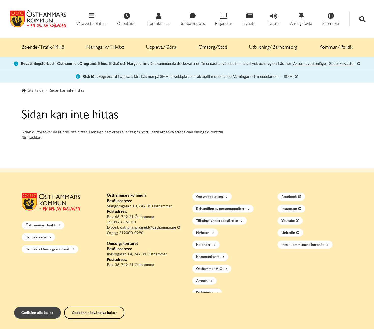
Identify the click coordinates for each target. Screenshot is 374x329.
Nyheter (202, 232)
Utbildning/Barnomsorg (273, 47)
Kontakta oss (36, 237)
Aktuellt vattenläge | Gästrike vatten (324, 63)
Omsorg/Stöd (212, 47)
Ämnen (202, 280)
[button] (91, 19)
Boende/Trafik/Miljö (43, 47)
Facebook (289, 196)
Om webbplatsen (209, 196)
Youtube (288, 220)
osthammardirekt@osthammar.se (148, 227)
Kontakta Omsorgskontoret (47, 249)
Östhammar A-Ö (209, 268)
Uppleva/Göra (161, 47)
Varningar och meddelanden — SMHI (263, 76)
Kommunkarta (207, 256)
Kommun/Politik (335, 47)
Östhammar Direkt (40, 225)
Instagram (289, 208)
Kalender (203, 244)
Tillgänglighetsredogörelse (217, 220)
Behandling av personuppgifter (220, 208)
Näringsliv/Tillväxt (105, 47)
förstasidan (31, 137)
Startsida (36, 90)
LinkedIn (288, 232)
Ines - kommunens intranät (302, 244)
